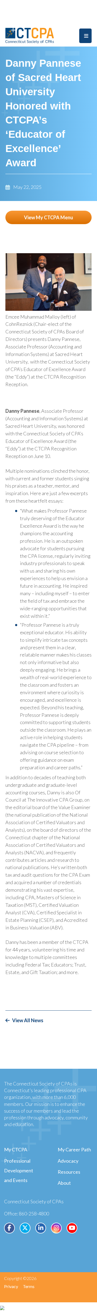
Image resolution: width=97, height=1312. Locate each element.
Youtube (72, 1228)
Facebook (9, 1228)
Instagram (56, 1228)
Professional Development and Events (18, 1170)
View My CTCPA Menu (48, 217)
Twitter (25, 1228)
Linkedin (40, 1228)
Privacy (11, 1286)
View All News (27, 1020)
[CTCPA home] (29, 35)
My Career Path (74, 1149)
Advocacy (68, 1161)
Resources (69, 1172)
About (64, 1183)
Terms (28, 1286)
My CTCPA (15, 1149)
